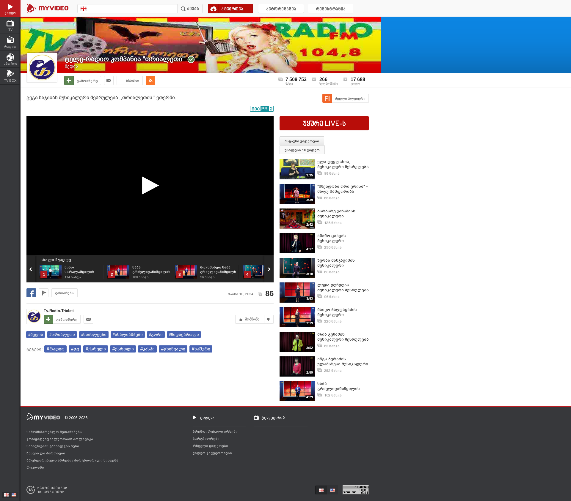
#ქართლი (123, 349)
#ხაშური (201, 349)
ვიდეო (207, 417)
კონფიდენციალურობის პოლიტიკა (59, 439)
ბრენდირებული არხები (49, 460)
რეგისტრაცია (331, 9)
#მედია (35, 334)
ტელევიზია (273, 417)
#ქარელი (95, 349)
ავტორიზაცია (281, 9)
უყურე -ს (324, 124)
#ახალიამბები (128, 334)
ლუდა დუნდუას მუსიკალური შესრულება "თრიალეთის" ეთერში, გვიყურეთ (343, 288)
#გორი (156, 334)
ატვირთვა (232, 9)
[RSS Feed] (150, 80)
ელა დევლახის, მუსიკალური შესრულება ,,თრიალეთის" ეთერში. (343, 164)
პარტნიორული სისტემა (96, 460)
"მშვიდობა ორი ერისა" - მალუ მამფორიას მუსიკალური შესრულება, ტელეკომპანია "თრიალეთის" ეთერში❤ (342, 189)
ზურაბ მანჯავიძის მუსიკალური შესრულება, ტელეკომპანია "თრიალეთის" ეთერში (340, 263)
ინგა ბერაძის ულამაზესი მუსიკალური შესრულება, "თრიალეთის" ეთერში (342, 361)
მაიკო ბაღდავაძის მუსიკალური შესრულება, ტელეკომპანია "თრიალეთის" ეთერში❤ (341, 312)
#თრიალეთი (62, 334)
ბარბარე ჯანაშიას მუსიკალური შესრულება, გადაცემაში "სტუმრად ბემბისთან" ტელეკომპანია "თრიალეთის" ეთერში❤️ (342, 214)
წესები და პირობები (45, 453)
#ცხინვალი (173, 349)
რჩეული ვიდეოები (210, 446)
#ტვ (75, 349)
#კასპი (147, 349)
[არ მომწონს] (269, 319)
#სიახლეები (93, 334)
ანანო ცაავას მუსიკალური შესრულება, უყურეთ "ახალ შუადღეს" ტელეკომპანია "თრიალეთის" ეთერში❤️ (342, 238)
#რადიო (55, 349)
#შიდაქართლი (184, 334)
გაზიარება (64, 293)
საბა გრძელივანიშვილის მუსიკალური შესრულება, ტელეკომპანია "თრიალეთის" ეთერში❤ (341, 386)
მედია (71, 66)
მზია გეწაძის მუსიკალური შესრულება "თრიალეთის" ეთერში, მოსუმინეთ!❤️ (343, 337)
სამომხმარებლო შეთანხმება (54, 432)
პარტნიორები (206, 438)
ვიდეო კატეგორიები (212, 453)
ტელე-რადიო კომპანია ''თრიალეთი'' (125, 59)
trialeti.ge (132, 80)
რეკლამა (35, 467)
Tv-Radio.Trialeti (59, 311)
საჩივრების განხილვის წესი (52, 446)
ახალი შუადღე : (56, 259)
